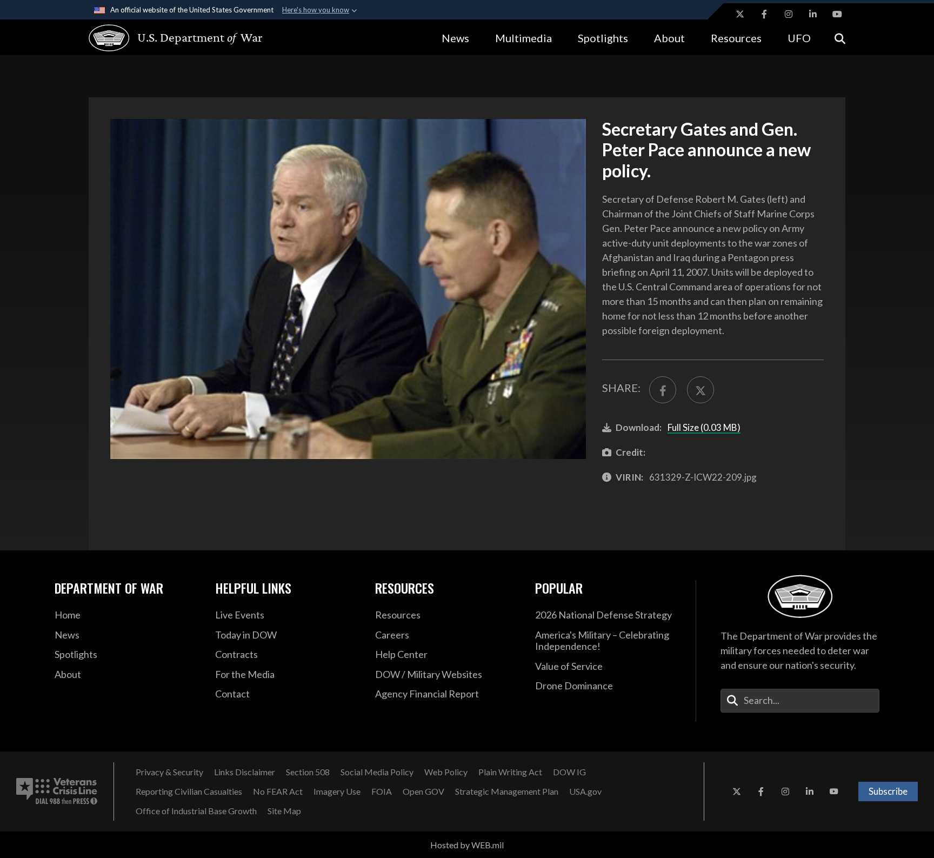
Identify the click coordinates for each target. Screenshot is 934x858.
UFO (799, 37)
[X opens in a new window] (740, 14)
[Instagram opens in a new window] (788, 14)
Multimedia (523, 37)
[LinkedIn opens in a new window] (813, 14)
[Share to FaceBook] (662, 389)
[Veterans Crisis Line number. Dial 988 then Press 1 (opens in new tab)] (56, 791)
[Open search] (840, 37)
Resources (736, 37)
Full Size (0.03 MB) (704, 427)
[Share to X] (700, 389)
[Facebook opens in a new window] (764, 14)
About (669, 37)
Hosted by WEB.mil (467, 845)
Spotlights (603, 37)
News (455, 37)
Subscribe (888, 791)
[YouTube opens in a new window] (837, 14)
